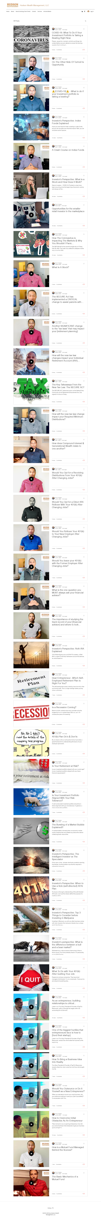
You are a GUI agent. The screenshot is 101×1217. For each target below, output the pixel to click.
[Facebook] (84, 11)
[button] (85, 21)
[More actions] (84, 29)
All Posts (16, 21)
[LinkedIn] (82, 11)
